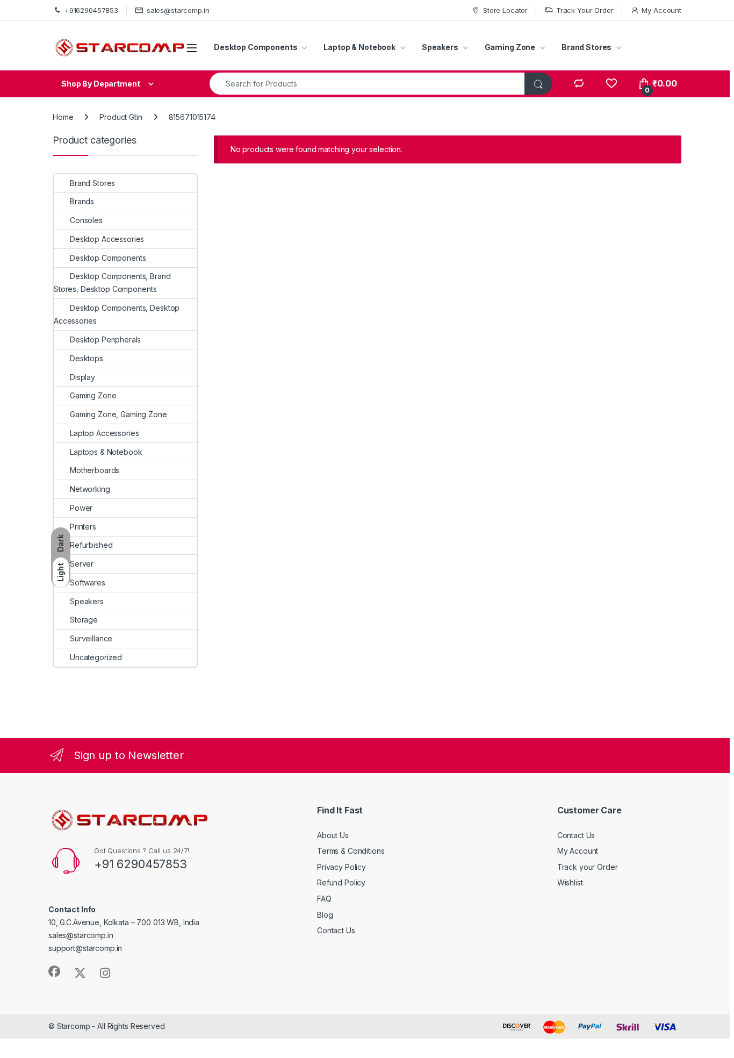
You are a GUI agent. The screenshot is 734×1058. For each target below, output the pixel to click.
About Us (333, 835)
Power (81, 507)
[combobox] (367, 84)
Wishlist (570, 882)
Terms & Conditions (350, 850)
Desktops (86, 358)
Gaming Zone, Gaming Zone (118, 414)
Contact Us (336, 930)
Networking (90, 489)
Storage (84, 619)
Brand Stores (586, 47)
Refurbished (91, 544)
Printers (83, 526)
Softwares (87, 582)
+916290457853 (91, 10)
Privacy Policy (341, 866)
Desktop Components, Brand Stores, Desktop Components (112, 282)
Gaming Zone (510, 47)
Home (63, 116)
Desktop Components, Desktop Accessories (116, 314)
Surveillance (91, 638)
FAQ (324, 898)
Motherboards (94, 470)
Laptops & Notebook (106, 451)
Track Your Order (585, 10)
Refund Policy (341, 882)
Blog (325, 914)
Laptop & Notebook (359, 47)
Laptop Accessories (104, 433)
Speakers (440, 47)
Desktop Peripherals (105, 339)
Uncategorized (96, 657)
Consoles (86, 220)
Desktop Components (255, 47)
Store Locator (505, 10)
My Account (661, 10)
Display (82, 377)
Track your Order (587, 866)
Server (81, 563)
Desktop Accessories (107, 239)
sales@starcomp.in (178, 10)
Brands (82, 201)
